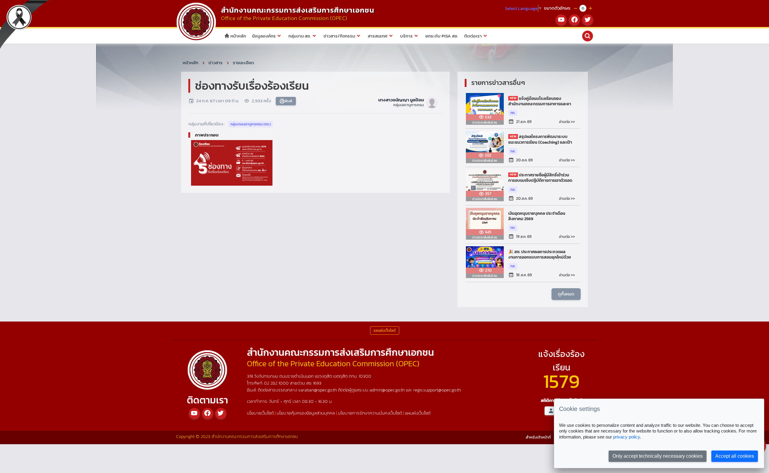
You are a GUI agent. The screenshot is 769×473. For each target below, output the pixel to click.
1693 (317, 382)
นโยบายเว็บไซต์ (260, 412)
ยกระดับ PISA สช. (441, 35)
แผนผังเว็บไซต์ (417, 412)
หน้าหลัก (237, 35)
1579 (561, 381)
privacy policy (626, 436)
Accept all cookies (734, 456)
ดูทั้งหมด (566, 293)
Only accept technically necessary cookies (657, 456)
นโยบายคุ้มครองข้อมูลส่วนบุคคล (306, 412)
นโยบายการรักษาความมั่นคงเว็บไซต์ (370, 412)
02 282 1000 (277, 382)
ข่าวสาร (215, 62)
